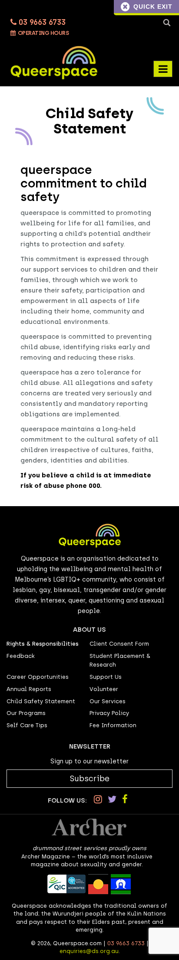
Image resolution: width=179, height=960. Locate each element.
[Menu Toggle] (162, 69)
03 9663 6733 (41, 22)
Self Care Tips (27, 725)
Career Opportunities (38, 677)
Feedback (21, 656)
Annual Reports (29, 689)
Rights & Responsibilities (43, 643)
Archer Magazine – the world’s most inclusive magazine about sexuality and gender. (86, 860)
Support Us (106, 677)
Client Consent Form (119, 643)
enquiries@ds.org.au (89, 951)
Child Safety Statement (41, 701)
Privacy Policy (109, 713)
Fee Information (113, 725)
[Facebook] (125, 799)
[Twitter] (112, 799)
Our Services (108, 701)
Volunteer (104, 689)
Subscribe (89, 778)
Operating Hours (43, 33)
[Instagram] (98, 799)
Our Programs (26, 713)
